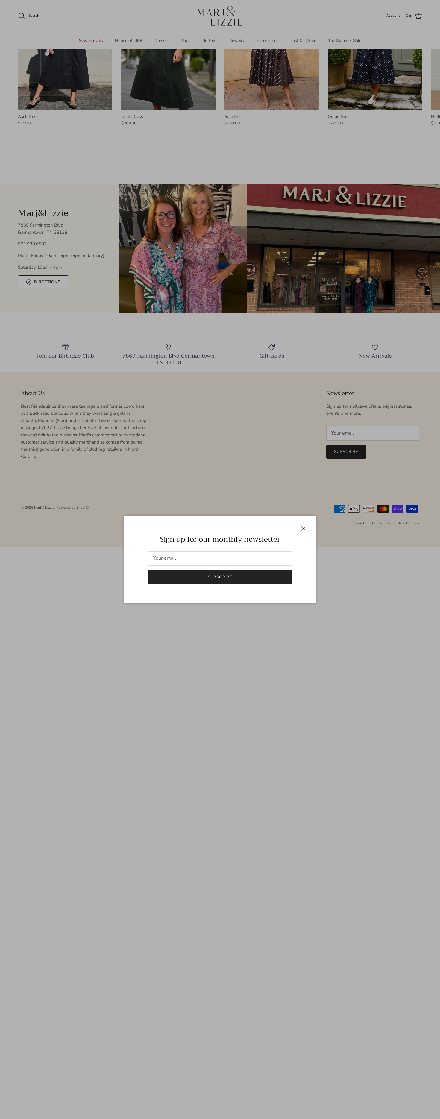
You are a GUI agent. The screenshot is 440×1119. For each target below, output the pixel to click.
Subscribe (220, 577)
